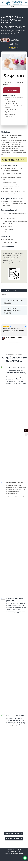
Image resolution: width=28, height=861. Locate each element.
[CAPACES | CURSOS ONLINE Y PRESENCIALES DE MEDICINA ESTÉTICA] (14, 2)
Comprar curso (12, 90)
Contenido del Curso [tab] (9, 290)
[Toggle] (6, 300)
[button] (2, 2)
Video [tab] (4, 294)
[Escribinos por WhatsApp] (25, 858)
